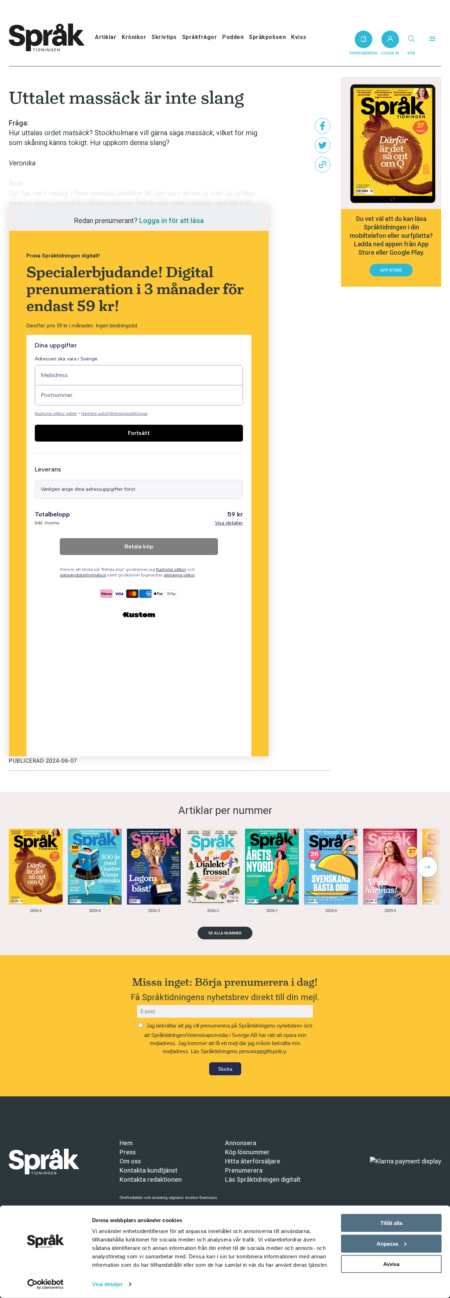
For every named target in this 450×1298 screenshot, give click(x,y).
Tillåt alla (391, 1223)
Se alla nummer (225, 933)
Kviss (299, 37)
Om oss (130, 1161)
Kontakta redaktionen (151, 1179)
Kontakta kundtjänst (149, 1170)
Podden (233, 37)
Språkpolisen (267, 37)
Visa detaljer (107, 1284)
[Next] (427, 867)
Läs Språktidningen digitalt (263, 1179)
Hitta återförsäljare (252, 1161)
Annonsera (240, 1143)
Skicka (225, 1069)
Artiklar (105, 37)
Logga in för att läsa (171, 220)
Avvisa (391, 1264)
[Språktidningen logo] (44, 1161)
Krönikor (134, 37)
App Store (391, 270)
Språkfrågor (199, 37)
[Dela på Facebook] (322, 126)
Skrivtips (164, 37)
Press (128, 1152)
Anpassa (387, 1243)
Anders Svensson (201, 1197)
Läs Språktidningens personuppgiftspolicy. (239, 1051)
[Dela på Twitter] (322, 145)
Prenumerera (244, 1170)
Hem (126, 1143)
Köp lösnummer (247, 1152)
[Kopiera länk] (322, 164)
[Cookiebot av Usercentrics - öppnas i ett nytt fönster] (45, 1284)
